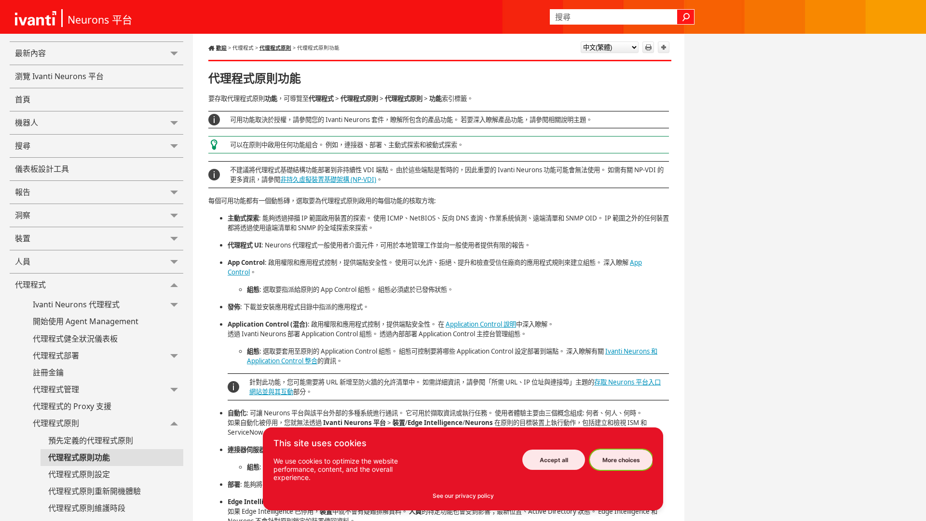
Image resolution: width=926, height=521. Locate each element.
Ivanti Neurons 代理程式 (76, 304)
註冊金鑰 (48, 372)
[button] (685, 17)
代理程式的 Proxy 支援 (72, 406)
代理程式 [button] (30, 284)
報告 (22, 192)
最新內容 (30, 53)
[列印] (648, 47)
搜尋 (22, 145)
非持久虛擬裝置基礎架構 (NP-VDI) (328, 179)
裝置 (22, 238)
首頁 (22, 99)
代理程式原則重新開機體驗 (94, 491)
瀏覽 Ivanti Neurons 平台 (59, 76)
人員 (22, 261)
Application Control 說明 (481, 324)
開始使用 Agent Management (85, 321)
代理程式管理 (56, 389)
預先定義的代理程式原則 (90, 440)
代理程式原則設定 (79, 474)
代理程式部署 (56, 355)
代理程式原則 (56, 423)
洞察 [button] (22, 215)
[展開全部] (663, 47)
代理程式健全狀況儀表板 (75, 338)
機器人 (26, 122)
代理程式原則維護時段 (86, 508)
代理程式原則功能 (79, 457)
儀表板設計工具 (42, 169)
